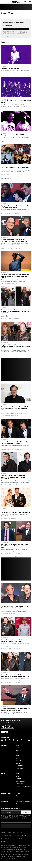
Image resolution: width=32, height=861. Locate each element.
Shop (17, 773)
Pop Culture (4, 66)
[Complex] (16, 2)
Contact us (19, 796)
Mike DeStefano (5, 174)
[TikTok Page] (25, 740)
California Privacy (7, 835)
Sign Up (16, 28)
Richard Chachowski (6, 716)
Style (2, 166)
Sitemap (19, 838)
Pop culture (19, 753)
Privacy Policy (17, 34)
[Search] (25, 1)
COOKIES (3, 841)
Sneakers (18, 750)
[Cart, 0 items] (30, 2)
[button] (16, 826)
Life (17, 758)
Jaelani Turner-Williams (7, 283)
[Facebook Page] (2, 740)
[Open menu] (2, 1)
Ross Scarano (5, 75)
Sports (18, 755)
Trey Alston (4, 518)
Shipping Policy (20, 781)
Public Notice (21, 835)
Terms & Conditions (8, 832)
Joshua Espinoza (5, 415)
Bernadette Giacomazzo (7, 248)
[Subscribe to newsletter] (26, 812)
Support (18, 778)
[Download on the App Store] (7, 726)
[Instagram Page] (13, 740)
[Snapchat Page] (21, 740)
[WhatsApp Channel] (9, 740)
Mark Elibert (4, 353)
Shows (18, 763)
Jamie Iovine (4, 141)
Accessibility (5, 838)
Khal (2, 109)
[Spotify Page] (29, 740)
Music (17, 748)
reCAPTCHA (5, 34)
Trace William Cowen (6, 213)
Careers (18, 793)
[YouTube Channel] (17, 740)
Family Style (19, 768)
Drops (17, 776)
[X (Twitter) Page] (6, 740)
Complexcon (19, 765)
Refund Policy (20, 783)
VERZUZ (18, 760)
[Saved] (27, 1)
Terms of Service (7, 820)
